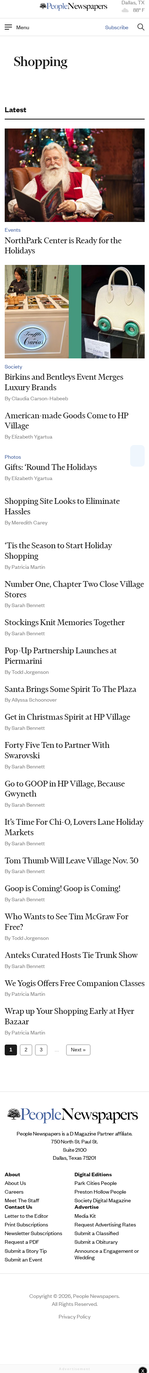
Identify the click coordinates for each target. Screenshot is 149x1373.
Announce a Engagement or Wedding (106, 1253)
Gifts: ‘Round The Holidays (51, 467)
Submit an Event (23, 1259)
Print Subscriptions (26, 1224)
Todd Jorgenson (30, 671)
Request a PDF (22, 1241)
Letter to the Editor (26, 1215)
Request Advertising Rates (105, 1224)
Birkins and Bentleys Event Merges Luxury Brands (64, 382)
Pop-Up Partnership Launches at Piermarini (61, 655)
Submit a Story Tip (26, 1250)
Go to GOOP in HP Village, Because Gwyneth (65, 788)
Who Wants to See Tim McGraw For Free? (66, 921)
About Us (15, 1183)
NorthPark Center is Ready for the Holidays (63, 245)
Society (13, 366)
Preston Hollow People (100, 1191)
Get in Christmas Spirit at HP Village (67, 716)
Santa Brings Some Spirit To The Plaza (70, 689)
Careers (14, 1191)
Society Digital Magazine (102, 1200)
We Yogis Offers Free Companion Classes (75, 983)
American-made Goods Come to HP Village (66, 420)
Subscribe (116, 27)
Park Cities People (95, 1183)
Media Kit (85, 1215)
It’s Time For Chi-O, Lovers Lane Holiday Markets (74, 827)
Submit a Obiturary (96, 1241)
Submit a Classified (96, 1233)
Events (13, 229)
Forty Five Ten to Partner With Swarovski (57, 750)
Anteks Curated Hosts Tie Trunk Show (71, 955)
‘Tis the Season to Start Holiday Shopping (58, 550)
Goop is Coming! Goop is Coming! (62, 888)
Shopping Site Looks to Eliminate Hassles (62, 506)
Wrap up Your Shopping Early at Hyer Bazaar (69, 1016)
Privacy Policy (74, 1316)
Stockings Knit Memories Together (65, 622)
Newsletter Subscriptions (33, 1233)
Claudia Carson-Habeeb (40, 398)
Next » (78, 1049)
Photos (13, 456)
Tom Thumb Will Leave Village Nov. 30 (72, 860)
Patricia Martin (28, 566)
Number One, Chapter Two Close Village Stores (74, 589)
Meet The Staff (22, 1200)
